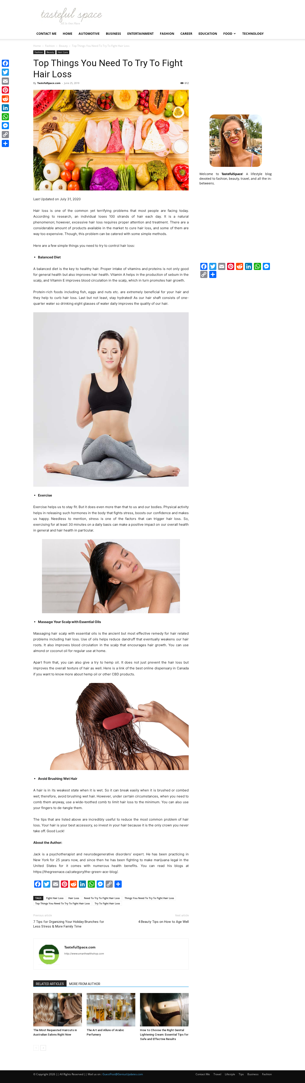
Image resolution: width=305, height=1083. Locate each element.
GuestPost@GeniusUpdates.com (122, 1074)
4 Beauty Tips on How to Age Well (163, 922)
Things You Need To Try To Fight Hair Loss (149, 898)
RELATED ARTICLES (50, 984)
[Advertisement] (235, 78)
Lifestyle (230, 1074)
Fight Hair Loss (54, 898)
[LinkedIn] (5, 107)
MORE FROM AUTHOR (84, 984)
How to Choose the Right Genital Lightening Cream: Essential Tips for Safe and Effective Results (164, 1034)
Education (207, 33)
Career (186, 33)
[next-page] (43, 1048)
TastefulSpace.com (49, 83)
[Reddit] (5, 98)
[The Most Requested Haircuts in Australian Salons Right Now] (57, 1009)
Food (227, 33)
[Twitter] (5, 72)
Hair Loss (73, 898)
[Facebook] (5, 63)
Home (67, 33)
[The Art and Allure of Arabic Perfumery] (111, 1009)
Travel (217, 1074)
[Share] (5, 143)
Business (113, 33)
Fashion (167, 33)
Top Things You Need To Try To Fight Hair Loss (62, 903)
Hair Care (63, 52)
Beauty (63, 46)
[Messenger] (5, 125)
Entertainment (140, 33)
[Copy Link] (5, 134)
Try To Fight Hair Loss (107, 903)
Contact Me (46, 33)
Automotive (89, 33)
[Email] (5, 81)
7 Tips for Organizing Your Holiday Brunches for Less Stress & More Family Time (68, 924)
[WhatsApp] (5, 116)
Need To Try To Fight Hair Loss (102, 898)
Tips (241, 1074)
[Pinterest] (5, 90)
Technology (253, 33)
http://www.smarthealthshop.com (84, 953)
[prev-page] (36, 1048)
